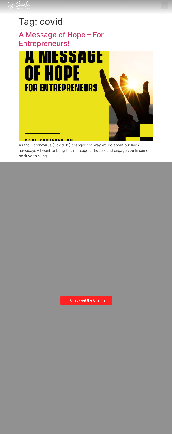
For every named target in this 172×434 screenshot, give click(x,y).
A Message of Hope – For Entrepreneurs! (61, 39)
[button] (164, 5)
